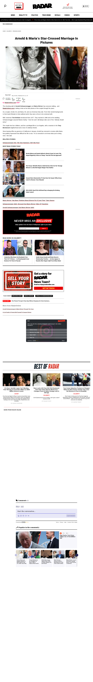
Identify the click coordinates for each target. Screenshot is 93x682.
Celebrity (9, 31)
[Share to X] (13, 98)
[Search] (5, 6)
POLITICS (34, 15)
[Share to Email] (23, 98)
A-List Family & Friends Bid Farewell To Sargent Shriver (17, 312)
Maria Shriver (29, 295)
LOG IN (86, 6)
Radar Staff (7, 95)
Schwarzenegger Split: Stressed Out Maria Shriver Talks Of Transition (25, 204)
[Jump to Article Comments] (3, 98)
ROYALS (57, 15)
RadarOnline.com (10, 102)
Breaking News (17, 31)
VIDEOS (67, 15)
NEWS (13, 15)
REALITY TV (23, 15)
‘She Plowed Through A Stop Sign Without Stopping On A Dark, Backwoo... (31, 301)
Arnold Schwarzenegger (44, 295)
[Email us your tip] (18, 9)
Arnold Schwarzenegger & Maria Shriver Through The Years (18, 309)
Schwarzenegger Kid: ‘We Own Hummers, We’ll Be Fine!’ (21, 142)
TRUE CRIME (46, 15)
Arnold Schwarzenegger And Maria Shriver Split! (18, 207)
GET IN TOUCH (48, 288)
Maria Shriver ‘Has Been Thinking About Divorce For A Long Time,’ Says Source (28, 200)
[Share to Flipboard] (18, 98)
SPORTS (76, 15)
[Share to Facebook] (8, 98)
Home (4, 31)
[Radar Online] (42, 6)
